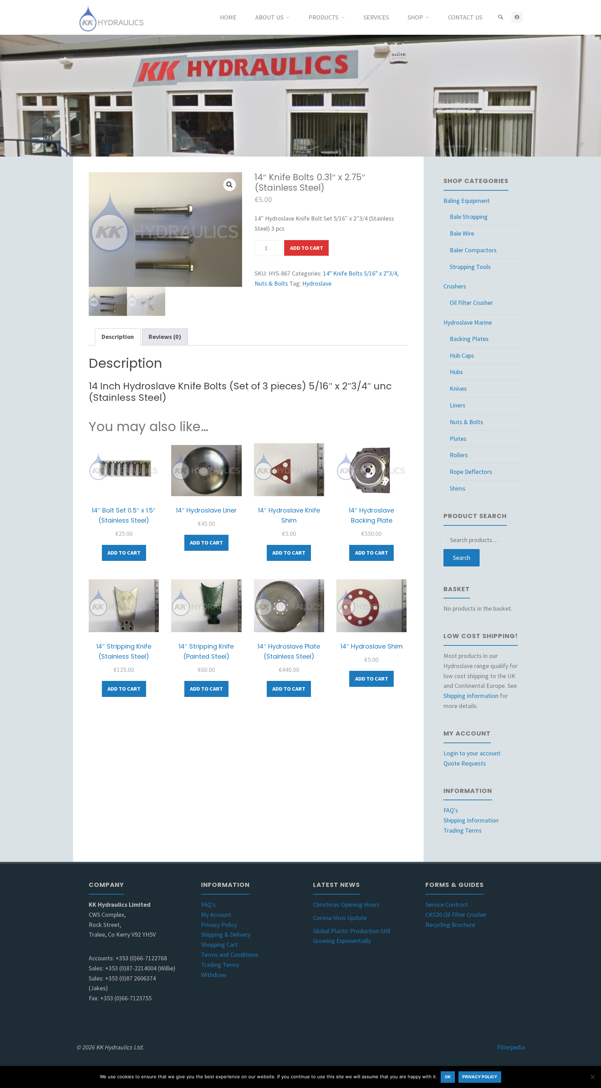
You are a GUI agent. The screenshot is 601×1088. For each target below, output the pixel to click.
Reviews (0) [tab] (165, 337)
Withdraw (213, 975)
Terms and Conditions (229, 955)
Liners (457, 405)
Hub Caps (462, 355)
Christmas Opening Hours (346, 904)
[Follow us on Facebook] (517, 17)
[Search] (500, 17)
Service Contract (446, 904)
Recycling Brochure (450, 925)
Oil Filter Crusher (471, 303)
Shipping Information (470, 696)
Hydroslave (316, 283)
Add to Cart (306, 247)
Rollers (459, 455)
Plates (458, 439)
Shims (457, 488)
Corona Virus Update (340, 918)
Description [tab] (118, 337)
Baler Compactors (473, 250)
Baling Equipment (466, 201)
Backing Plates (469, 339)
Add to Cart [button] (124, 552)
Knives (458, 388)
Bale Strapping (469, 217)
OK (448, 1076)
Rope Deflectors (471, 472)
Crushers (454, 286)
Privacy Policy (219, 925)
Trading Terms (462, 830)
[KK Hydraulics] (110, 17)
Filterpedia (511, 1047)
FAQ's (450, 810)
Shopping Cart (219, 944)
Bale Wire (462, 233)
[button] (229, 184)
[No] (592, 1076)
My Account (216, 915)
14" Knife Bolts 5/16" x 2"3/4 (360, 273)
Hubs (456, 372)
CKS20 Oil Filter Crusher (456, 915)
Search (461, 558)
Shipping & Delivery (225, 934)
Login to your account (471, 753)
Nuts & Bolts (271, 283)
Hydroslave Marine (467, 322)
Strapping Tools (470, 267)
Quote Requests (464, 763)
